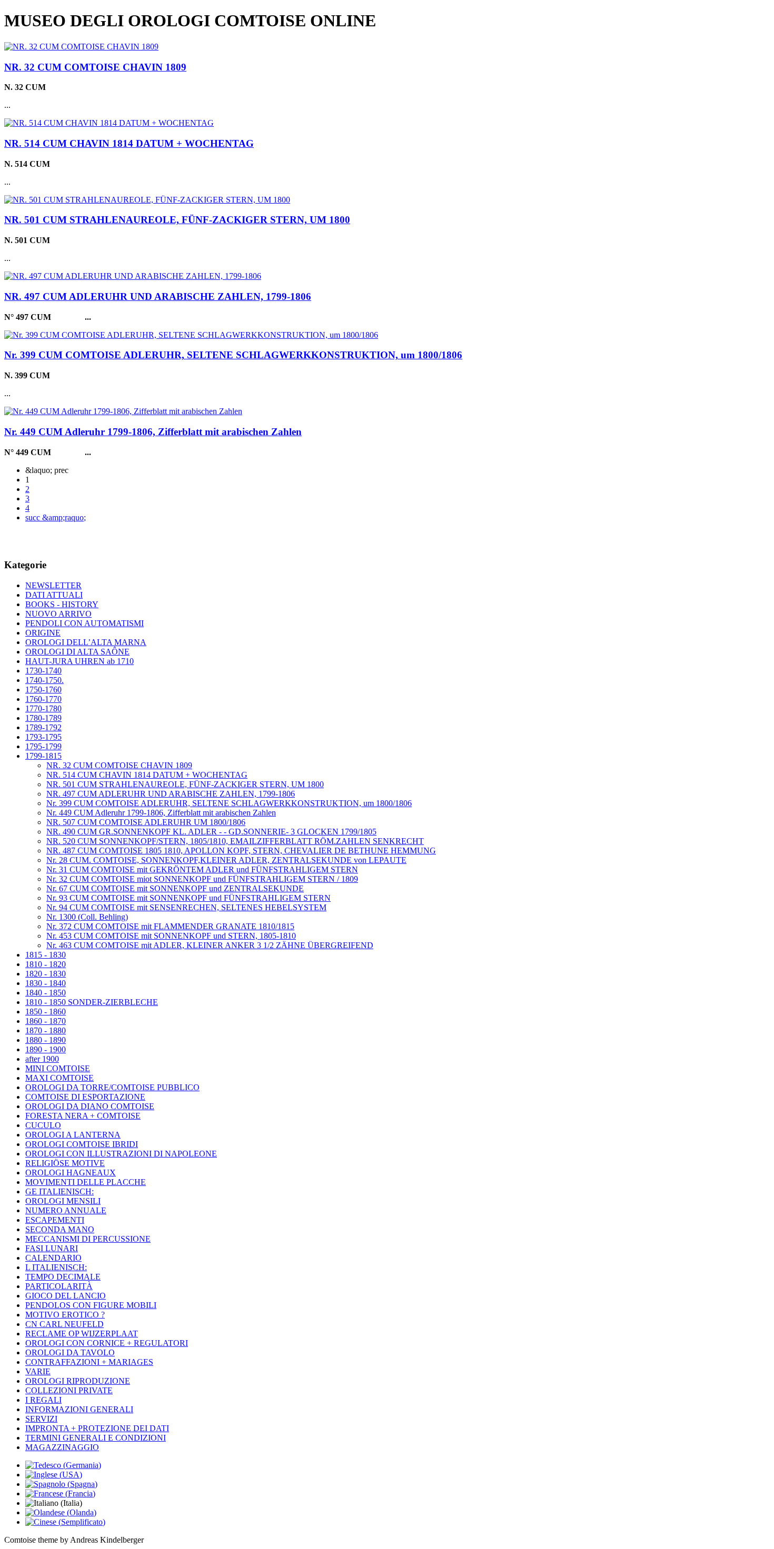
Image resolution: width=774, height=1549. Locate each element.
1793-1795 (43, 736)
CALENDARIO (53, 1257)
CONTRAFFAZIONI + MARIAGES (89, 1361)
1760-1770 (43, 699)
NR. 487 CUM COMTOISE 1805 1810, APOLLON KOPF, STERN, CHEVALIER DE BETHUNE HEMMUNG (241, 850)
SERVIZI (41, 1418)
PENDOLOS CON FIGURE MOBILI (90, 1305)
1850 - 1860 (45, 1011)
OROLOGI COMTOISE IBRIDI (81, 1144)
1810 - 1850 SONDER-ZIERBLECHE (91, 1002)
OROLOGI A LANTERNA (73, 1134)
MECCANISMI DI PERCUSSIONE (88, 1238)
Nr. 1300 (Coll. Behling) (87, 916)
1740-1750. (44, 680)
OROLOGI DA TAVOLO (70, 1352)
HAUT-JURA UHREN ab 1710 (79, 661)
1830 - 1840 (45, 983)
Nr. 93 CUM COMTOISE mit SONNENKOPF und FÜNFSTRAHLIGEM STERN (188, 897)
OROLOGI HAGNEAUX (70, 1172)
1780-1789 (43, 717)
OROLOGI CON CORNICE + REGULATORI (106, 1343)
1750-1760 (43, 689)
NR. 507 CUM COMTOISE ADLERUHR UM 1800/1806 (145, 822)
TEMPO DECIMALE (63, 1276)
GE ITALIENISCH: (59, 1191)
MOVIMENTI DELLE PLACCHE (85, 1182)
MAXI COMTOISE (59, 1077)
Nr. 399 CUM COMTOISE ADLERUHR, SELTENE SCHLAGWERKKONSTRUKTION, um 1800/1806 (233, 354)
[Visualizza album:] (81, 46)
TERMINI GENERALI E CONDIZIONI (95, 1437)
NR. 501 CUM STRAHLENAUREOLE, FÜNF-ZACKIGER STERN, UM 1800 (177, 219)
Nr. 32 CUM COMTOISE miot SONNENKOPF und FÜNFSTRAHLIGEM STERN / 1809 (202, 878)
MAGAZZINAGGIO (62, 1447)
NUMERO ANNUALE (65, 1210)
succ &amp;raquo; (55, 517)
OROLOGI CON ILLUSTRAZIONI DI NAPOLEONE (121, 1153)
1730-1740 (43, 670)
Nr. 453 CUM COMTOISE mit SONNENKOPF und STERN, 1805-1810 (171, 935)
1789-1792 (43, 727)
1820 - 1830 (45, 973)
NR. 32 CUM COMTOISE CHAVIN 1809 (95, 67)
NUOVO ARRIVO (58, 613)
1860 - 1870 (45, 1021)
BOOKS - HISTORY (61, 604)
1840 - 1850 (45, 992)
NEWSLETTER (53, 585)
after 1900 (42, 1058)
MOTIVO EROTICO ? (65, 1314)
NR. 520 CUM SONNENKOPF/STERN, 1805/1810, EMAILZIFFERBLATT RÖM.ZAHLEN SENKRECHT (235, 841)
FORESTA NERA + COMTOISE (83, 1115)
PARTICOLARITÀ (59, 1286)
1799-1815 (43, 755)
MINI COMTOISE (57, 1068)
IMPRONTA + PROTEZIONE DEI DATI (97, 1428)
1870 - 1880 (45, 1030)
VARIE (38, 1371)
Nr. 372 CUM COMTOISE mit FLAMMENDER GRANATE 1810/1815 (170, 926)
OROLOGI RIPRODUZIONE (77, 1380)
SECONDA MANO (59, 1229)
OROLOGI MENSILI (63, 1200)
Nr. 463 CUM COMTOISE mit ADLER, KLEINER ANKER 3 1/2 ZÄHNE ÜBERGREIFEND (209, 945)
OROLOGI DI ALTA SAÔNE (77, 651)
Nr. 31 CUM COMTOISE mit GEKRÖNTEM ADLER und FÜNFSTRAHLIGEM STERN (202, 869)
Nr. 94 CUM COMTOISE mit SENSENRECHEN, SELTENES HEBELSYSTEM (186, 907)
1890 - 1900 (45, 1049)
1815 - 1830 (45, 954)
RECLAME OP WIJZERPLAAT (81, 1333)
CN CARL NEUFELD (64, 1324)
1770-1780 (43, 708)
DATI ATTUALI (54, 594)
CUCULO (43, 1125)
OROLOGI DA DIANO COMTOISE (89, 1106)
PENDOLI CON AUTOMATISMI (84, 623)
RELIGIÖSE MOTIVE (65, 1163)
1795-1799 (43, 746)
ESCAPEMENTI (54, 1219)
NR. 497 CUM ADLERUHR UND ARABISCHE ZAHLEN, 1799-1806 (157, 296)
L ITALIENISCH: (56, 1267)
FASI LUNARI (51, 1248)
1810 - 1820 (45, 964)
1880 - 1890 (45, 1039)
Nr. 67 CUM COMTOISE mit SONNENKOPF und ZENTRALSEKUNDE (175, 888)
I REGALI (43, 1399)
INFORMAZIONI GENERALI (79, 1409)
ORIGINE (43, 632)
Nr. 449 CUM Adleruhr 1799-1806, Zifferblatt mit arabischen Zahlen (153, 431)
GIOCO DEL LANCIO (65, 1295)
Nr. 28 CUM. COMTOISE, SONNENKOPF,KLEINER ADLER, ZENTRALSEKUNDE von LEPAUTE (226, 860)
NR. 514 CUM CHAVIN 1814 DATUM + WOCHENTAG (129, 143)
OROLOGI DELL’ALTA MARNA (85, 642)
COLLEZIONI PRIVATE (69, 1390)
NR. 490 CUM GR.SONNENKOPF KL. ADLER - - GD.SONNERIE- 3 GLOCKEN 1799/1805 (211, 831)
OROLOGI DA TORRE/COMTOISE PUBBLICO (112, 1087)
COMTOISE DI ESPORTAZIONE (85, 1096)
